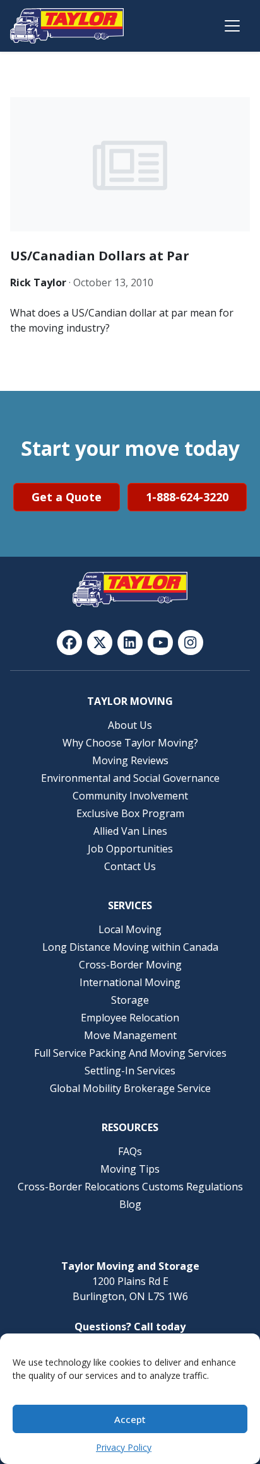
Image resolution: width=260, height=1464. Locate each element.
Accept (130, 1419)
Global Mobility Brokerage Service (130, 1088)
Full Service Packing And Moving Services (130, 1053)
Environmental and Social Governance (130, 778)
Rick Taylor (38, 282)
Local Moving (130, 929)
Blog (130, 1204)
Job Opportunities (130, 849)
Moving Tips (130, 1169)
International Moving (130, 982)
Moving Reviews (130, 760)
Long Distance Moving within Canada (130, 947)
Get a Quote (67, 496)
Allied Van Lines (130, 831)
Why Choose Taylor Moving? (130, 743)
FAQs (130, 1151)
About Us (130, 725)
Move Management (130, 1035)
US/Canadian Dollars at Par (99, 255)
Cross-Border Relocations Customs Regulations (130, 1187)
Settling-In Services (130, 1071)
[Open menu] (232, 25)
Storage (130, 1000)
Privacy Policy (123, 1447)
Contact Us (130, 866)
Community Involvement (130, 796)
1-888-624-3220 (187, 496)
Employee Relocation (130, 1018)
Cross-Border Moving (130, 965)
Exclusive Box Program (130, 813)
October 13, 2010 (113, 282)
